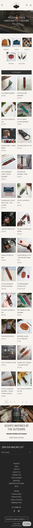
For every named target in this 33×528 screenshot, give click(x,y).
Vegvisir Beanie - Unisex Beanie (8, 147)
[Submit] (30, 452)
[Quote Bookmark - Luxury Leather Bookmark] (8, 162)
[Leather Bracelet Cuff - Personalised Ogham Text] (24, 245)
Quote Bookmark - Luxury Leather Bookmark (6, 174)
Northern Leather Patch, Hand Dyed (22, 337)
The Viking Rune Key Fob (24, 146)
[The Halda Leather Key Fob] (8, 109)
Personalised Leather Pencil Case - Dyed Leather (8, 202)
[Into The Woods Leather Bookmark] (24, 109)
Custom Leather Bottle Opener (24, 230)
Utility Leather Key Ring (8, 363)
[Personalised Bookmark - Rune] (24, 162)
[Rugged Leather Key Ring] (8, 245)
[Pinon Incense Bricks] (8, 326)
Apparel (6, 49)
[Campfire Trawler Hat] (8, 219)
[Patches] (11, 56)
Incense (27, 49)
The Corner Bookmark (8, 93)
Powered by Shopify (16, 525)
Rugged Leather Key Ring (7, 256)
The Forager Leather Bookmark (23, 311)
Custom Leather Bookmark (22, 94)
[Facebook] (14, 511)
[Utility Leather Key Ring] (8, 352)
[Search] (27, 5)
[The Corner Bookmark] (8, 83)
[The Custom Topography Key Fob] (24, 378)
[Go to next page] (27, 402)
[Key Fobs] (21, 56)
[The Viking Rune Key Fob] (24, 135)
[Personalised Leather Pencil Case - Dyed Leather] (8, 190)
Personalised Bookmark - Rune (22, 173)
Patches (11, 63)
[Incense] (27, 42)
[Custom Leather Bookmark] (24, 83)
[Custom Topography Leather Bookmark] (8, 274)
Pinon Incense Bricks (7, 336)
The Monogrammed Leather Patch (22, 285)
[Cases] (16, 42)
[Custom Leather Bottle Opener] (24, 219)
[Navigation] (2, 5)
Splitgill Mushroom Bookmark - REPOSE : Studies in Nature (7, 391)
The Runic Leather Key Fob (8, 311)
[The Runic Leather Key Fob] (8, 300)
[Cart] (31, 5)
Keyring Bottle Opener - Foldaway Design (24, 364)
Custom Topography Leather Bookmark (7, 285)
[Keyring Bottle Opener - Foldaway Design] (24, 352)
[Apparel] (6, 42)
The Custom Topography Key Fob (24, 390)
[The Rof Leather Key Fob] (24, 190)
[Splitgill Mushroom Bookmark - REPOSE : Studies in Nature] (8, 378)
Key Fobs (22, 63)
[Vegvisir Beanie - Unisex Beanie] (8, 135)
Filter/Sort (16, 72)
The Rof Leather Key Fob (23, 201)
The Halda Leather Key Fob (8, 120)
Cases (17, 49)
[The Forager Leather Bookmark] (24, 300)
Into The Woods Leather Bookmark (22, 120)
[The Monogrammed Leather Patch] (24, 274)
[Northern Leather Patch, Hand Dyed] (24, 326)
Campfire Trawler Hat (8, 229)
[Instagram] (19, 511)
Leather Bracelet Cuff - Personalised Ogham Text (24, 257)
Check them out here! (16, 437)
